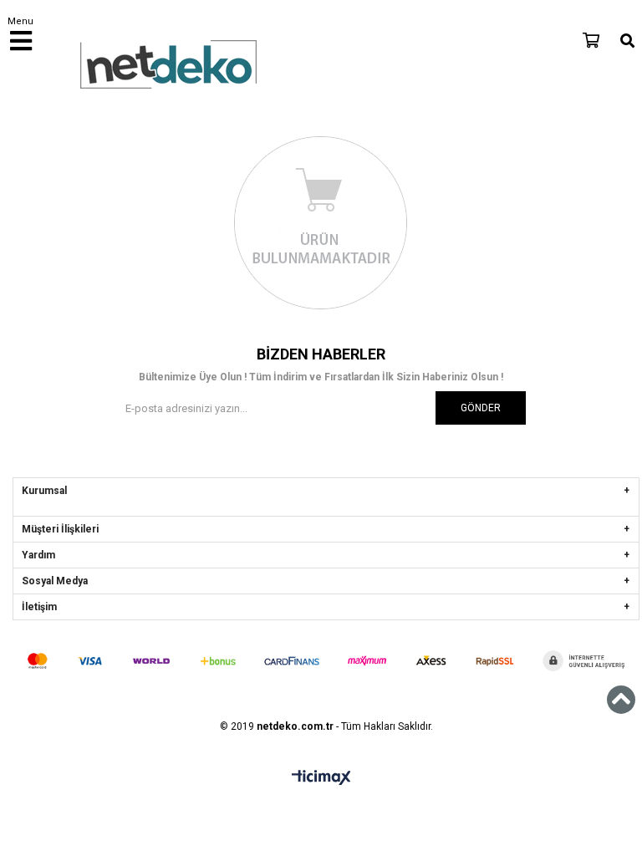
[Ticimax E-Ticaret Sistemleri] (321, 778)
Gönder (481, 408)
